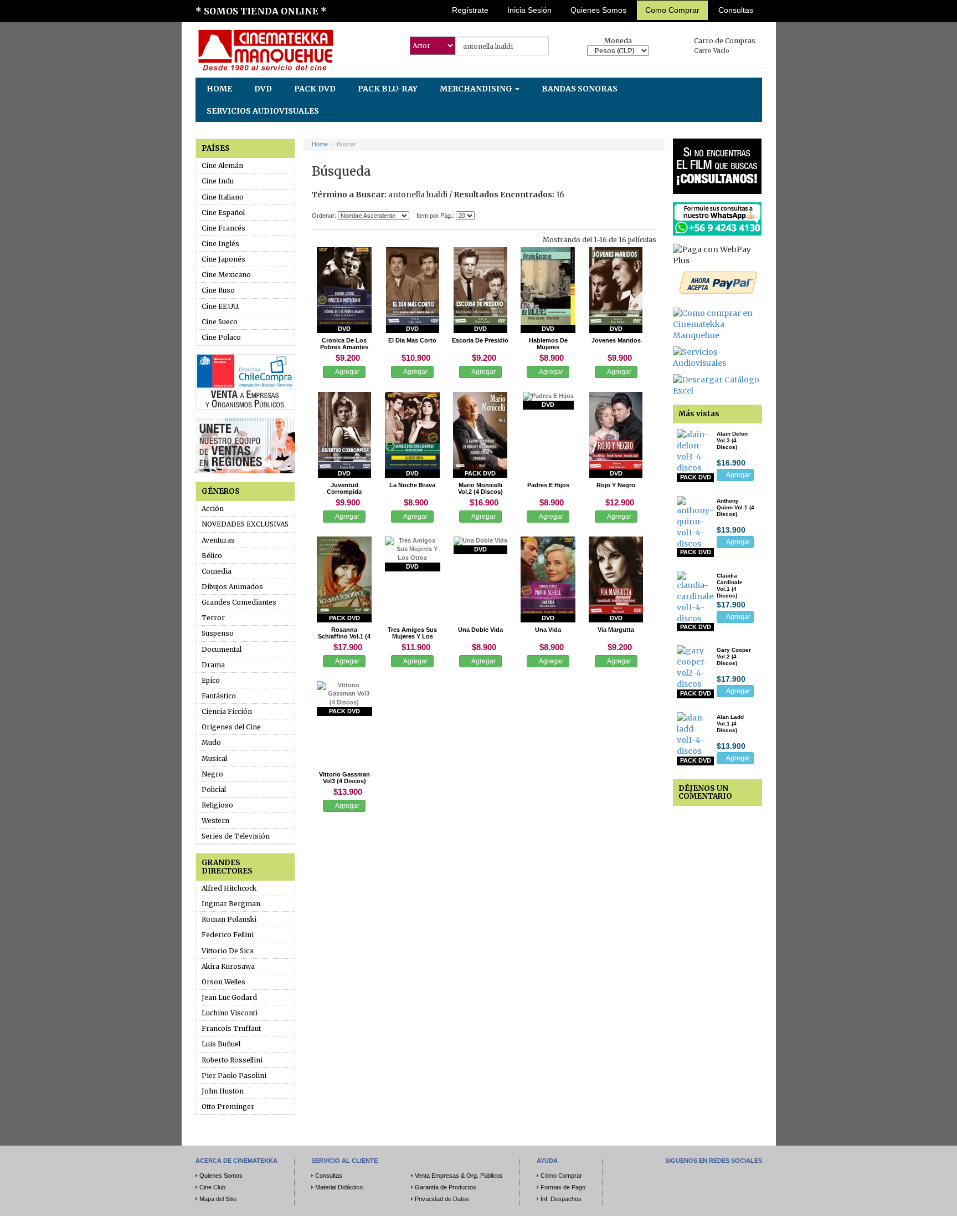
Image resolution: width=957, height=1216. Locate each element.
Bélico (212, 555)
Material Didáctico (339, 1187)
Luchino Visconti (230, 1013)
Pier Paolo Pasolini (234, 1075)
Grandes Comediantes (239, 602)
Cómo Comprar (561, 1175)
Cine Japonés (223, 259)
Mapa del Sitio (217, 1198)
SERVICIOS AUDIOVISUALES (263, 111)
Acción (213, 508)
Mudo (211, 742)
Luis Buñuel (221, 1044)
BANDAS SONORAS (580, 89)
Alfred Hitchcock (229, 888)
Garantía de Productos (445, 1187)
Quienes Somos (598, 10)
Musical (214, 758)
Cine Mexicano (226, 274)
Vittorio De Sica (227, 951)
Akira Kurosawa (228, 966)
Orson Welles (223, 982)
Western (215, 820)
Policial (214, 789)
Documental (221, 649)
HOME (219, 89)
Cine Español (223, 212)
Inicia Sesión (529, 10)
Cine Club (212, 1187)
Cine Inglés (220, 243)
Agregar (346, 372)
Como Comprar (672, 10)
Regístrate (470, 10)
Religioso (217, 805)
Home (320, 144)
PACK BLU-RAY (388, 89)
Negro (212, 774)
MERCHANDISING (477, 89)
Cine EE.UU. (220, 306)
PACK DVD (315, 89)
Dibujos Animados (232, 587)
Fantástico (219, 696)
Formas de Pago (563, 1187)
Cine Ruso (218, 290)
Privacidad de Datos (442, 1198)
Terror (213, 618)
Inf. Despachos (561, 1198)
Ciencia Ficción (227, 711)
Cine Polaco (221, 337)
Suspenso (218, 633)
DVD (263, 89)
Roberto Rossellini (232, 1060)
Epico (211, 680)
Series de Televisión (236, 836)
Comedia (216, 571)
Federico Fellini (228, 935)
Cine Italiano (223, 197)
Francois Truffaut (231, 1028)
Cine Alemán (222, 165)
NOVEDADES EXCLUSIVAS (245, 524)
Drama (213, 665)
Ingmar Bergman (231, 904)
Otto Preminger (228, 1106)
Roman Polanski (229, 919)
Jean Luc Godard (229, 997)
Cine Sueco (220, 322)
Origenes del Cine (231, 727)
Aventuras (218, 540)
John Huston (223, 1091)
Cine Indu (218, 181)
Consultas (735, 10)
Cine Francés (223, 228)
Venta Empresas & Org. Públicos (459, 1175)
